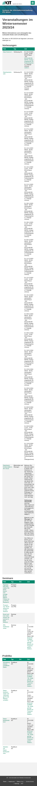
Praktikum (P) (14, 663)
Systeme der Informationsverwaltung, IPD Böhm (18, 4)
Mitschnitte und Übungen (18, 466)
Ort (20, 582)
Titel (4, 49)
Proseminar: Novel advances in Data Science (6, 608)
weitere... (27, 67)
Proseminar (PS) (14, 585)
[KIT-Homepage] (6, 2)
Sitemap (16, 783)
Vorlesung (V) (18, 52)
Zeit (25, 49)
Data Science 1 (7, 52)
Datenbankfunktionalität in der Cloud (7, 467)
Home (4, 781)
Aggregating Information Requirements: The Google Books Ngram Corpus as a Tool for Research (6, 593)
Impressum (12, 781)
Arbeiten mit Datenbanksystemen (6, 750)
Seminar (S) (13, 615)
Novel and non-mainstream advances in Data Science (6, 618)
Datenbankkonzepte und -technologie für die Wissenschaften (6, 695)
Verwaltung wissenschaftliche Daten (6, 665)
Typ (15, 49)
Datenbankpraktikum (6, 720)
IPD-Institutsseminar (6, 626)
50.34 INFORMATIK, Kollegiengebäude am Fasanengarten (29, 60)
